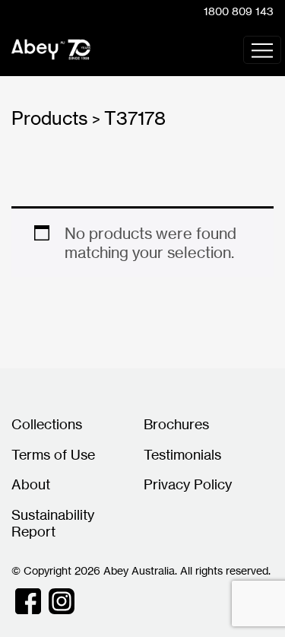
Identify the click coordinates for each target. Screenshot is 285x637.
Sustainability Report (52, 523)
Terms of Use (53, 454)
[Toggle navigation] (262, 50)
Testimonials (182, 454)
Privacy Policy (188, 484)
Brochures (176, 424)
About (30, 484)
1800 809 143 (239, 11)
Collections (46, 424)
